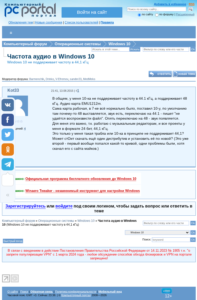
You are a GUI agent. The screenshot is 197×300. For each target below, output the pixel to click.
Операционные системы (78, 44)
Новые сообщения (48, 22)
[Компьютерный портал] (29, 16)
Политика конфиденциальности (75, 291)
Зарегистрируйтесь (25, 206)
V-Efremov (61, 78)
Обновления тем (20, 22)
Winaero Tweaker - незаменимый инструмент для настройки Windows (82, 191)
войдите (64, 206)
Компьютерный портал (76, 295)
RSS (191, 4)
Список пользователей (81, 22)
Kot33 (13, 90)
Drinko (50, 78)
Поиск (24, 291)
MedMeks (89, 78)
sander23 (76, 78)
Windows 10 (119, 44)
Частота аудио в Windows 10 (50, 56)
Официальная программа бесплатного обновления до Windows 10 (80, 179)
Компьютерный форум (25, 44)
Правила (107, 22)
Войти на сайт (92, 12)
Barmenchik (36, 78)
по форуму (166, 14)
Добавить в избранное (170, 4)
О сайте (12, 291)
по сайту (147, 14)
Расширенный (185, 14)
